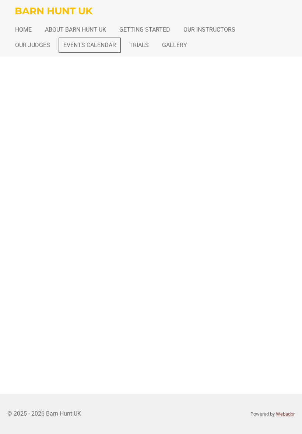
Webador (285, 414)
